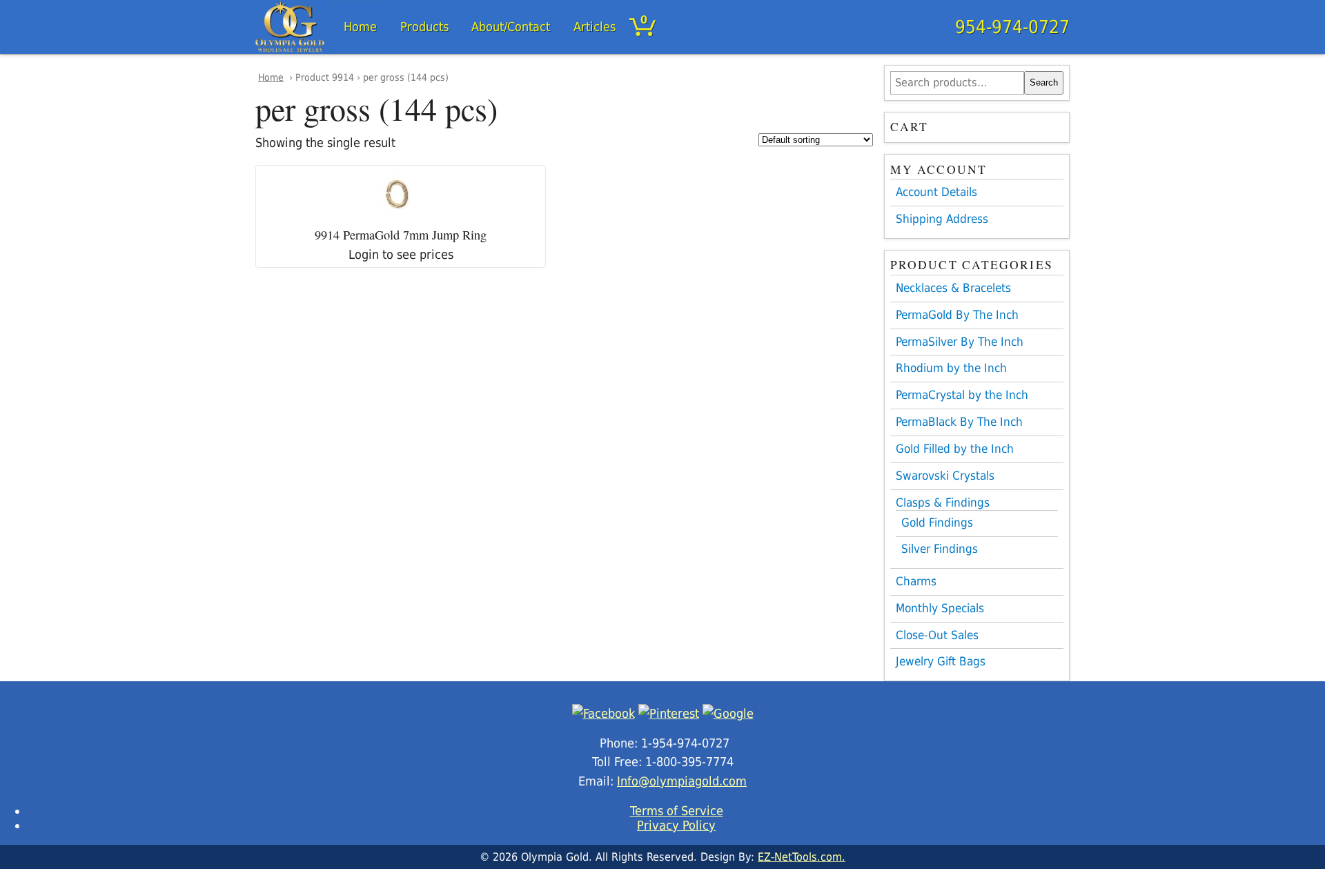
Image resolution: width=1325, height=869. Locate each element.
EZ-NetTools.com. (801, 856)
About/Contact (510, 26)
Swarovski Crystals (945, 475)
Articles (594, 26)
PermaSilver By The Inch (959, 342)
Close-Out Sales (937, 635)
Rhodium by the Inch (951, 368)
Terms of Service (676, 810)
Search (1044, 82)
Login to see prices (401, 254)
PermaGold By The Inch (957, 315)
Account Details (936, 192)
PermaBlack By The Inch (959, 422)
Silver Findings (939, 549)
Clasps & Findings (943, 502)
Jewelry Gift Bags (940, 661)
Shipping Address (942, 219)
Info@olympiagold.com (682, 781)
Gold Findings (937, 522)
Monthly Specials (940, 608)
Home (360, 26)
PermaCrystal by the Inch (962, 395)
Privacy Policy (676, 825)
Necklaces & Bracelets (953, 288)
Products (424, 26)
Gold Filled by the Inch (955, 449)
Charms (916, 581)
